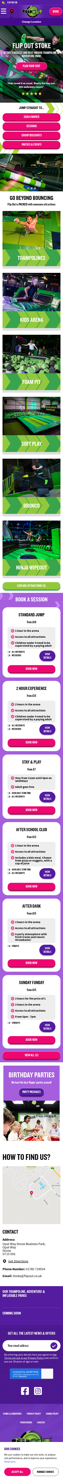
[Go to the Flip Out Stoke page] (32, 16)
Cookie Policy (52, 1413)
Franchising (26, 1422)
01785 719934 (35, 1269)
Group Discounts (32, 135)
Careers (41, 1422)
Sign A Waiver (31, 117)
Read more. (10, 1461)
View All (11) (31, 1055)
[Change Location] (11, 12)
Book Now (31, 669)
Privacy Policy (34, 1413)
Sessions (31, 126)
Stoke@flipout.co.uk (27, 1276)
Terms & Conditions (12, 1413)
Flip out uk (12, 2)
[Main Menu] (3, 13)
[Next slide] (58, 172)
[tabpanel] (31, 172)
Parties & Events (31, 144)
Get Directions (18, 1261)
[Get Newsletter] (53, 1345)
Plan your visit (31, 66)
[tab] (28, 188)
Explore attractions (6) (31, 586)
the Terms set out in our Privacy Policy (30, 1356)
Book (56, 11)
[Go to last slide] (4, 172)
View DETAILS (47, 655)
